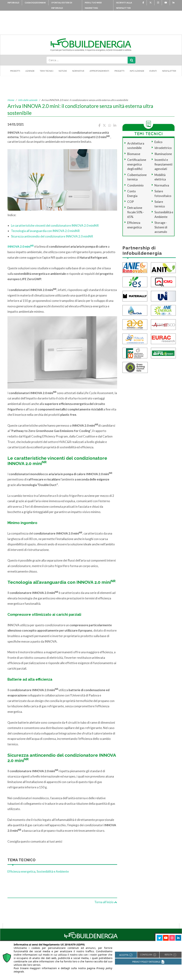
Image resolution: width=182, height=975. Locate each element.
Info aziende (137, 71)
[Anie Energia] (163, 310)
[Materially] (134, 296)
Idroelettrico (163, 148)
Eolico (158, 142)
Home (10, 99)
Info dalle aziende (27, 99)
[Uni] (163, 296)
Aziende (29, 71)
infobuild (13, 2)
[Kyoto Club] (134, 310)
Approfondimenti (99, 71)
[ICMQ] (163, 281)
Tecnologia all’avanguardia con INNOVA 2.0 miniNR (45, 231)
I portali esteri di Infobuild (61, 5)
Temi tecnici (46, 71)
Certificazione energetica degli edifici (136, 164)
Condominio (135, 185)
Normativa (161, 185)
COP (130, 202)
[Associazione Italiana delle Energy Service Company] (163, 324)
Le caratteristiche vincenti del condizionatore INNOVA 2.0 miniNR (55, 225)
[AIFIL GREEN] (163, 352)
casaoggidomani (35, 2)
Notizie (63, 71)
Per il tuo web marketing (93, 5)
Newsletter (169, 71)
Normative (78, 71)
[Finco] (134, 352)
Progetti (119, 71)
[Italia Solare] (134, 338)
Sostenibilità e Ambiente (53, 871)
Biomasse (133, 154)
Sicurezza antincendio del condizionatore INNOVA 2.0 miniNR (52, 236)
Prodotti (15, 71)
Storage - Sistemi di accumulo (160, 227)
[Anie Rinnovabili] (134, 267)
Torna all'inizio (104, 902)
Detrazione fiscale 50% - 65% (135, 212)
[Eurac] (163, 338)
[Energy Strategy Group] (134, 281)
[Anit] (163, 267)
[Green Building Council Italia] (135, 367)
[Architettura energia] (134, 324)
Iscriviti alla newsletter (124, 5)
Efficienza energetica (21, 871)
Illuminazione (163, 154)
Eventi (153, 71)
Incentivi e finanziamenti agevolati (163, 164)
